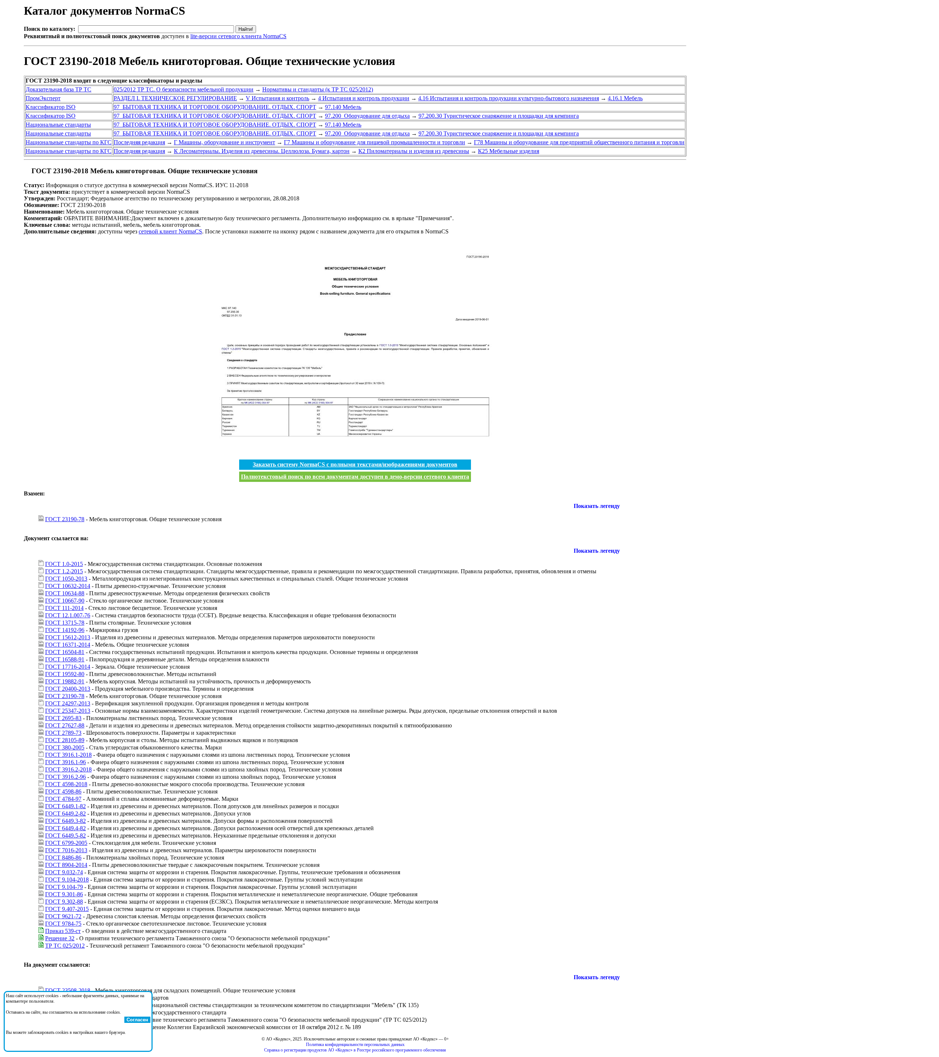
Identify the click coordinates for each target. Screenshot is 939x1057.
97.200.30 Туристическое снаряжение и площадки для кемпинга (499, 116)
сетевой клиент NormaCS (170, 231)
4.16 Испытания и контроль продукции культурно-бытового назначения (508, 98)
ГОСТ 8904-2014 (66, 865)
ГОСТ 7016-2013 (66, 850)
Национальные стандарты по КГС (69, 142)
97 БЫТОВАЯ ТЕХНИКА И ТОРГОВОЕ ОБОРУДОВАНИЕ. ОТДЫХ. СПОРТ (215, 107)
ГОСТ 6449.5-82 (65, 835)
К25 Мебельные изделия (508, 151)
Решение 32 (59, 938)
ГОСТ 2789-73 (63, 733)
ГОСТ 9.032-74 (64, 872)
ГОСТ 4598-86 (63, 791)
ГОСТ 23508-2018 (67, 990)
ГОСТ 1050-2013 (66, 578)
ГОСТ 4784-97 (63, 799)
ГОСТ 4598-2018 (66, 784)
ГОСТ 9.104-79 (64, 887)
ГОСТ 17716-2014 (67, 667)
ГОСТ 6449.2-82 (65, 813)
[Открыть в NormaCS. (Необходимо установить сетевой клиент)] (27, 171)
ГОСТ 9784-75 (63, 923)
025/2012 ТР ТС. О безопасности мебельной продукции (183, 89)
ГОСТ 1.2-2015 (64, 571)
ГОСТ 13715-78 (64, 623)
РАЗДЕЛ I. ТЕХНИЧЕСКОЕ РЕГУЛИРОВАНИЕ (175, 98)
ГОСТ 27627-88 (64, 725)
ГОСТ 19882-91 (64, 681)
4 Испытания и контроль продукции (363, 98)
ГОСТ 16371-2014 (67, 645)
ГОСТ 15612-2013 (67, 637)
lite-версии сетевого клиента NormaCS (238, 36)
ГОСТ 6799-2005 (66, 843)
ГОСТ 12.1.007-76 (67, 615)
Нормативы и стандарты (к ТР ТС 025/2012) (317, 89)
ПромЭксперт (43, 98)
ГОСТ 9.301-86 (64, 894)
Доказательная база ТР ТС (58, 89)
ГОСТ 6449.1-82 (65, 806)
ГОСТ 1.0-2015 (64, 564)
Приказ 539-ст (63, 931)
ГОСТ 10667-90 (64, 600)
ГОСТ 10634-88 (64, 593)
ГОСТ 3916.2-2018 (68, 769)
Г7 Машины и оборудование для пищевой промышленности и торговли (374, 142)
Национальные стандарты (58, 124)
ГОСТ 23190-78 (64, 519)
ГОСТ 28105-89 (64, 740)
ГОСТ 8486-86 (63, 857)
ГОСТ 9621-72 (63, 916)
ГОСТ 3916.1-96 (65, 762)
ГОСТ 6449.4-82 (65, 828)
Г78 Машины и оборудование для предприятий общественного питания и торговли (579, 142)
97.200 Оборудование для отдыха (367, 116)
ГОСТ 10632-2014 (67, 586)
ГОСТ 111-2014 (64, 608)
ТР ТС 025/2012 (65, 945)
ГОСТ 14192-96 (64, 630)
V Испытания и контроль (277, 98)
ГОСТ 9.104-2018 (67, 879)
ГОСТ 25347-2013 (67, 711)
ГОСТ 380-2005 (64, 747)
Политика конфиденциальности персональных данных (355, 1044)
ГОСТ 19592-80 (64, 674)
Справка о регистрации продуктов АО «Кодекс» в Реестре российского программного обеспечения (355, 1050)
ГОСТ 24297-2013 (67, 703)
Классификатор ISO (51, 107)
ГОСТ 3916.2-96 (65, 777)
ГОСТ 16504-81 (64, 652)
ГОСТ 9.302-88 (64, 901)
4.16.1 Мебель (625, 98)
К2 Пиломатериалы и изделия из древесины (413, 151)
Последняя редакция (139, 142)
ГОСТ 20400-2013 (67, 689)
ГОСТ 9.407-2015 (67, 909)
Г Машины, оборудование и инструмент (224, 142)
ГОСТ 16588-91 (64, 659)
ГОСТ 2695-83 (63, 718)
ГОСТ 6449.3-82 (65, 821)
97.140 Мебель (343, 107)
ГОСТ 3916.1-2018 (68, 755)
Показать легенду (597, 506)
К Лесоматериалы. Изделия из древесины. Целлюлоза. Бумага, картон (262, 151)
